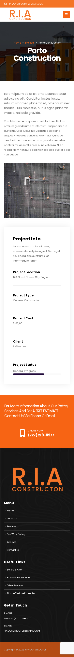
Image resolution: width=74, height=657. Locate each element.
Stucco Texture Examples (21, 593)
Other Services (15, 585)
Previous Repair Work (18, 577)
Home (17, 42)
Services (11, 526)
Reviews (11, 542)
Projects (30, 42)
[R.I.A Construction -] (20, 15)
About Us (12, 518)
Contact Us (13, 550)
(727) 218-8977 (22, 618)
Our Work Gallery (16, 534)
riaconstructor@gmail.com (25, 3)
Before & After (14, 569)
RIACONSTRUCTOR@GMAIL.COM (22, 630)
